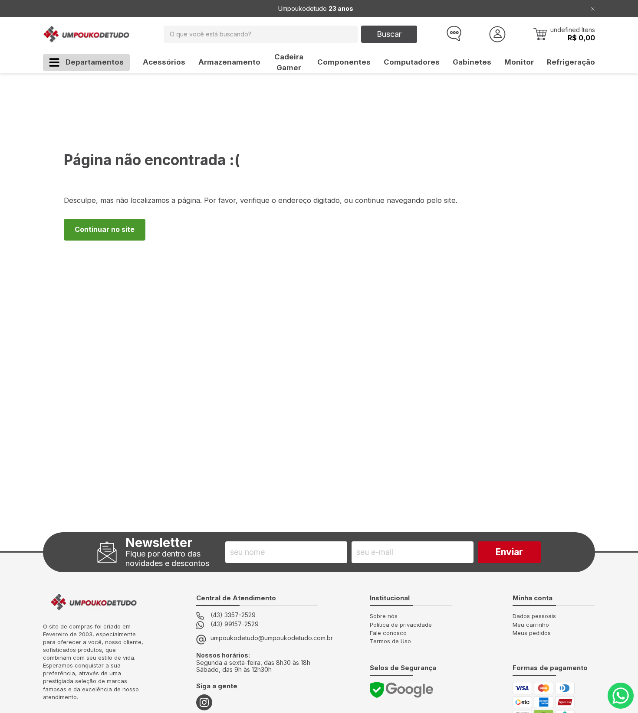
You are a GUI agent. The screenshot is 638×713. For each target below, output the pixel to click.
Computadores (412, 62)
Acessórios (164, 62)
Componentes (344, 62)
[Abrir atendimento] (453, 34)
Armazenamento (229, 62)
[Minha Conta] (497, 34)
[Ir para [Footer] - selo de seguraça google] (402, 690)
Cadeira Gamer (288, 62)
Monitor (519, 62)
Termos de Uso (390, 641)
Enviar (509, 552)
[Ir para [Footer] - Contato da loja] (621, 696)
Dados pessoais (534, 615)
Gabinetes (472, 62)
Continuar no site (105, 229)
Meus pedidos (532, 632)
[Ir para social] (204, 702)
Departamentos (95, 62)
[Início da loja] (86, 34)
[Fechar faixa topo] (593, 8)
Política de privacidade (401, 624)
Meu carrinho (531, 624)
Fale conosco (388, 632)
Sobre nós (384, 615)
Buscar (389, 34)
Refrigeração (571, 62)
